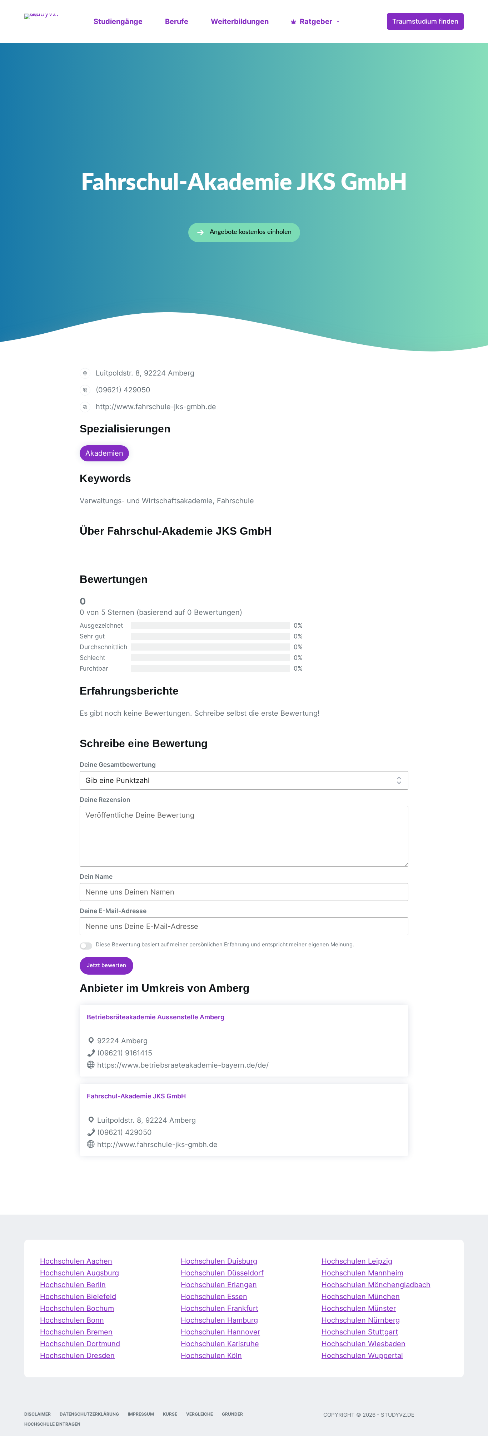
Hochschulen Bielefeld (78, 1296)
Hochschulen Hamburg (219, 1320)
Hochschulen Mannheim (362, 1273)
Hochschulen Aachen (76, 1261)
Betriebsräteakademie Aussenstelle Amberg (155, 1017)
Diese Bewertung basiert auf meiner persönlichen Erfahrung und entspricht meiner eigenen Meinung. (225, 944)
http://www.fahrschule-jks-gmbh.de (156, 406)
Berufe (176, 21)
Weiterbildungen (240, 21)
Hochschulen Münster (359, 1308)
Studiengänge (118, 21)
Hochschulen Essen (214, 1296)
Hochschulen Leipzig (357, 1261)
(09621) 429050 (123, 390)
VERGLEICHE (199, 1414)
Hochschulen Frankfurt (219, 1308)
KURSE (170, 1414)
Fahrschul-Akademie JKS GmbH (136, 1096)
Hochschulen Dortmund (80, 1343)
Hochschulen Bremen (76, 1332)
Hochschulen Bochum (77, 1308)
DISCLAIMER (37, 1414)
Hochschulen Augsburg (79, 1273)
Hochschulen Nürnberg (361, 1320)
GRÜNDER (232, 1414)
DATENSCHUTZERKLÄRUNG (89, 1414)
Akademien (104, 453)
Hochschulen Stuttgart (360, 1332)
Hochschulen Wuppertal (362, 1355)
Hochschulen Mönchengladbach (376, 1284)
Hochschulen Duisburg (219, 1261)
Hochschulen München (361, 1296)
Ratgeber (316, 21)
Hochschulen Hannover (220, 1332)
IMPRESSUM (141, 1414)
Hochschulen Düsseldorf (222, 1273)
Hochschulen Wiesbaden (363, 1343)
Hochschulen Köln (211, 1355)
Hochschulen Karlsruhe (220, 1343)
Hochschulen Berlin (73, 1284)
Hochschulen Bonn (72, 1320)
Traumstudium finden (425, 21)
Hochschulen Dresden (77, 1355)
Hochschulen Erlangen (219, 1284)
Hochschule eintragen (52, 1424)
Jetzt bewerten (106, 965)
